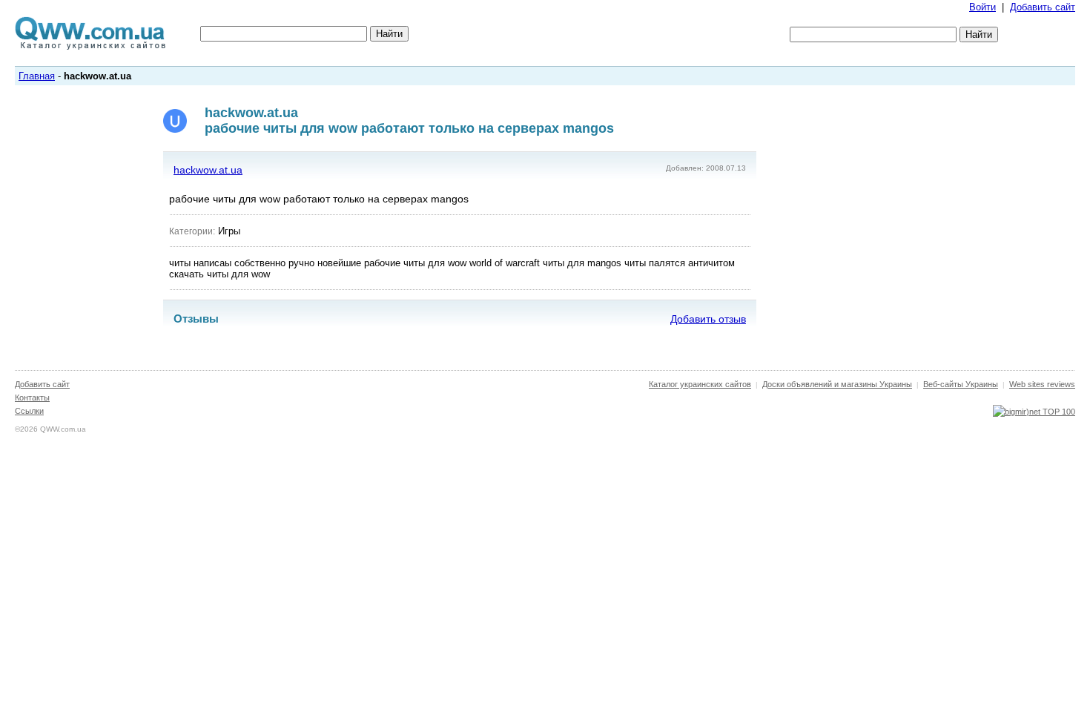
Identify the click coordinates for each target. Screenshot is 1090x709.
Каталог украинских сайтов (700, 384)
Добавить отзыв (708, 319)
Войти (982, 7)
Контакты (32, 397)
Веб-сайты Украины (960, 384)
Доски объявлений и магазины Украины (837, 384)
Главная (37, 76)
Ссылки (29, 410)
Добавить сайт (1042, 7)
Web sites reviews (1042, 384)
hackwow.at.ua (208, 170)
